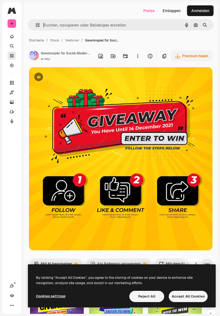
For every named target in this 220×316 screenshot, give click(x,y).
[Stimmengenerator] (12, 121)
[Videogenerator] (12, 111)
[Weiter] (196, 263)
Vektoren (72, 40)
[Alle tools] (12, 82)
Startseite (36, 40)
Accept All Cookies (188, 296)
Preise (149, 10)
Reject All (146, 296)
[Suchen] (12, 46)
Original (63, 77)
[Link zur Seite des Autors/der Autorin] (34, 56)
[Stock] (12, 55)
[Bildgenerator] (12, 102)
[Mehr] (12, 305)
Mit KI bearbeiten (53, 265)
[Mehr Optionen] (137, 56)
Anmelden (200, 10)
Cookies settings (50, 296)
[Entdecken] (12, 65)
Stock (54, 40)
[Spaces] (12, 92)
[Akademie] (12, 295)
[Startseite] (12, 36)
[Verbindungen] (12, 286)
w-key (45, 59)
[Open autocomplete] (35, 25)
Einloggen (172, 10)
